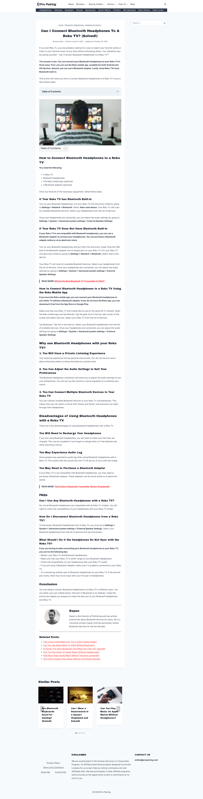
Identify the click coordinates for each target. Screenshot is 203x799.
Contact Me (60, 772)
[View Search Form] (165, 4)
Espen (74, 610)
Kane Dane (59, 41)
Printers (117, 10)
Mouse (79, 10)
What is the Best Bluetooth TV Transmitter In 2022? (80, 281)
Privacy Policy (53, 763)
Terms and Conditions (53, 767)
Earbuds (58, 10)
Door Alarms (144, 10)
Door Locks (158, 10)
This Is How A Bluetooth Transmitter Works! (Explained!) (82, 486)
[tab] (76, 733)
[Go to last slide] (42, 709)
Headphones (46, 10)
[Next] (118, 709)
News (71, 4)
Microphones (129, 10)
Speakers (69, 10)
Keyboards (90, 10)
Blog (132, 4)
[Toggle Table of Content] (64, 148)
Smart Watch (104, 10)
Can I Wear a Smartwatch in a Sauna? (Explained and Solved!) (79, 714)
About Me (45, 772)
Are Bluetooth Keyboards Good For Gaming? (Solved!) (50, 714)
